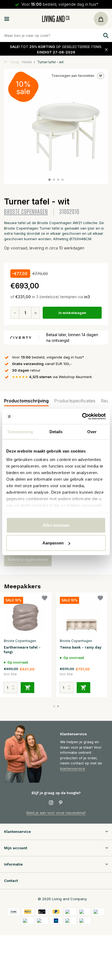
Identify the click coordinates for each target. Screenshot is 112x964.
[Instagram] (51, 803)
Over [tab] (92, 431)
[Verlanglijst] (44, 598)
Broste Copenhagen (26, 212)
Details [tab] (56, 431)
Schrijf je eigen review (28, 559)
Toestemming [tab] (20, 431)
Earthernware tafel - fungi (22, 649)
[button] (49, 180)
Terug (14, 62)
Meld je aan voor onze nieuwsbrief (56, 813)
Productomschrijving (26, 400)
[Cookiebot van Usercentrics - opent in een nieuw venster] (82, 416)
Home (27, 62)
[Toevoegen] (27, 687)
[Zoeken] (105, 35)
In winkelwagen (72, 313)
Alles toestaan (56, 525)
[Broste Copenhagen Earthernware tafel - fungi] (25, 616)
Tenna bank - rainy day (80, 647)
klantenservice (72, 768)
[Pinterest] (61, 803)
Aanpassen (53, 543)
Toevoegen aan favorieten (72, 76)
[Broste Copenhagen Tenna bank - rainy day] (81, 616)
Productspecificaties (74, 400)
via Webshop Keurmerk (52, 377)
